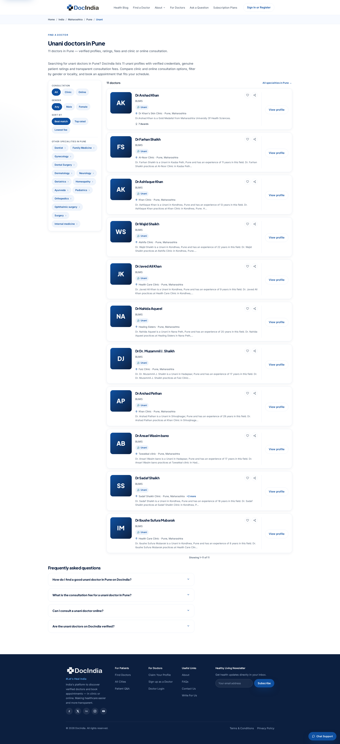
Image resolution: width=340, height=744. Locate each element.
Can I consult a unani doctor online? (78, 611)
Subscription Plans (225, 7)
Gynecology (62, 156)
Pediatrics (81, 190)
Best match (61, 121)
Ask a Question (199, 7)
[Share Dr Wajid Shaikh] (255, 224)
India (61, 19)
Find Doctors (123, 674)
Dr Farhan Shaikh (148, 139)
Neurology (85, 173)
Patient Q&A (122, 688)
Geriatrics (60, 181)
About (158, 7)
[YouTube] (103, 711)
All (56, 92)
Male (69, 106)
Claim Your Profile (159, 674)
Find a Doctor (141, 7)
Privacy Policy (265, 728)
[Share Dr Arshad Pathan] (255, 393)
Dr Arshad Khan (147, 95)
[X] (77, 711)
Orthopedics (62, 198)
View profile (276, 109)
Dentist (59, 147)
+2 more (191, 496)
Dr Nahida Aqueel (148, 308)
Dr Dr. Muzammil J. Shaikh (155, 351)
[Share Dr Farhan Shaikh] (255, 139)
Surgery (59, 215)
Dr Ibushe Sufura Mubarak (155, 520)
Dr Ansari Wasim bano (152, 435)
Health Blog (121, 7)
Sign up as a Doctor (160, 681)
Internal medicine (65, 223)
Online (82, 92)
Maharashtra (75, 19)
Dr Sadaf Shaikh (147, 478)
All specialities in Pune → (277, 82)
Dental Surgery (63, 164)
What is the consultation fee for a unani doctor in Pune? (92, 595)
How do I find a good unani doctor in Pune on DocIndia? (92, 579)
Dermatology (62, 173)
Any (57, 106)
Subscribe (264, 683)
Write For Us (189, 695)
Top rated (80, 121)
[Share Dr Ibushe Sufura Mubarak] (255, 520)
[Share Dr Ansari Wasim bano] (255, 436)
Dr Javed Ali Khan (148, 266)
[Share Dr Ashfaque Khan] (255, 182)
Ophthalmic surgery (66, 206)
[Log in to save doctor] (248, 95)
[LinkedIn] (86, 711)
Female (83, 106)
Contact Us (189, 688)
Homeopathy (83, 181)
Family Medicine (82, 147)
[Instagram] (95, 711)
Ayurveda (60, 190)
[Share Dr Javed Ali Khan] (255, 266)
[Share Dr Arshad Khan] (255, 95)
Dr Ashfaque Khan (149, 181)
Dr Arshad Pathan (148, 393)
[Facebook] (69, 711)
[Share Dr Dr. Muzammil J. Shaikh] (255, 351)
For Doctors (177, 7)
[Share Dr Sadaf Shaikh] (255, 478)
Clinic (68, 92)
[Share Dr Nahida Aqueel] (255, 309)
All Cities (120, 681)
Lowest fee (61, 129)
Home (51, 19)
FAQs (185, 681)
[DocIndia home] (83, 7)
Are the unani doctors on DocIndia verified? (83, 626)
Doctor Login (156, 688)
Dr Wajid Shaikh (147, 224)
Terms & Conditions (242, 728)
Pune (89, 19)
